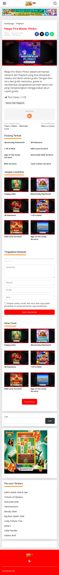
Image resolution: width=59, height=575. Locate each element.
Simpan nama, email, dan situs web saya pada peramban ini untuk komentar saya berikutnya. (27, 304)
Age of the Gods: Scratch (12, 156)
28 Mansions (36, 142)
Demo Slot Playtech (15, 103)
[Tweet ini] (42, 34)
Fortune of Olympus (13, 497)
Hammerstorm (11, 506)
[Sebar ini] (37, 34)
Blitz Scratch (10, 164)
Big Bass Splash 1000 (14, 516)
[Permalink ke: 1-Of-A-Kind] (43, 205)
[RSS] (29, 116)
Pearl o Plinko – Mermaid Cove (16, 126)
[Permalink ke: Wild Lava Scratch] (16, 227)
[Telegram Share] (47, 34)
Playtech (7, 35)
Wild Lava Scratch (39, 148)
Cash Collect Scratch (41, 164)
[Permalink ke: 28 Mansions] (16, 205)
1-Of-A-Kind (9, 148)
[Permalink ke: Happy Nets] (16, 184)
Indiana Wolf (10, 535)
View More (29, 401)
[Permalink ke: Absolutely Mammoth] (43, 184)
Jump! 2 (7, 525)
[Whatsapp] (52, 34)
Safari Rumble (10, 530)
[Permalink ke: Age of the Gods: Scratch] (43, 227)
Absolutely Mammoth (14, 142)
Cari (6, 416)
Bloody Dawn (10, 511)
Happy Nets (10, 194)
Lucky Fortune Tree (13, 521)
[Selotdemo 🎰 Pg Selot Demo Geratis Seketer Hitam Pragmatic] (30, 3)
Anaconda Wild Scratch (42, 155)
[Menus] (4, 3)
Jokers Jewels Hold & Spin (16, 492)
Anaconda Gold (11, 501)
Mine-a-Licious (48, 124)
